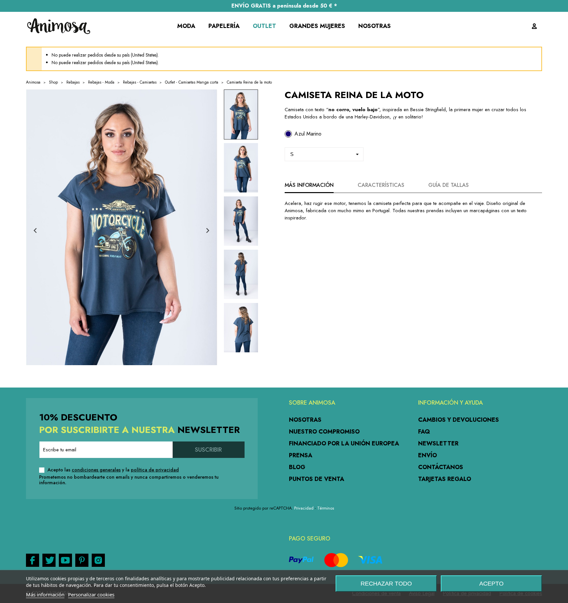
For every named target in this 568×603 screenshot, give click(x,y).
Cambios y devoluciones (458, 419)
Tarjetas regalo (444, 479)
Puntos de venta (316, 479)
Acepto (491, 583)
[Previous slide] (35, 230)
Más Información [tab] (309, 185)
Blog (297, 467)
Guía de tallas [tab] (448, 185)
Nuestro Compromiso (324, 431)
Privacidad (304, 508)
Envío (427, 455)
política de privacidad (155, 469)
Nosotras (305, 419)
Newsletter (438, 443)
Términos (325, 508)
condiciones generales (96, 469)
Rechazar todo (386, 583)
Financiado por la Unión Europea (344, 443)
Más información (45, 594)
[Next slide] (207, 230)
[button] (241, 114)
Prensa (300, 455)
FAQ (424, 431)
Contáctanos (440, 467)
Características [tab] (381, 185)
